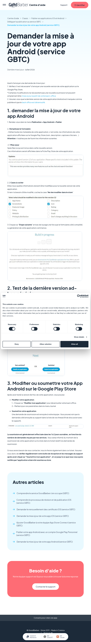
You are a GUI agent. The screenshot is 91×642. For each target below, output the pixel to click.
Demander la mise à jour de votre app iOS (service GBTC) (43, 516)
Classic (25, 18)
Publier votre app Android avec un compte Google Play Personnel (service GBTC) (46, 533)
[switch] (34, 329)
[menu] (4, 5)
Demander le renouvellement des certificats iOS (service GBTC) (46, 509)
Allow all (74, 344)
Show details (79, 337)
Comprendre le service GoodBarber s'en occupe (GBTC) (43, 493)
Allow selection (45, 344)
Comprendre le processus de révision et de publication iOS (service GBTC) (43, 501)
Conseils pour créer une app (45, 618)
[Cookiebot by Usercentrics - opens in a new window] (78, 296)
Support (63, 5)
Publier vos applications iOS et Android (47, 18)
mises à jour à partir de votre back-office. (39, 96)
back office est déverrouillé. (34, 102)
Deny (17, 344)
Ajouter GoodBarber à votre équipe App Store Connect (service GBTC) (46, 524)
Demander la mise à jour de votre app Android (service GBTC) (33, 25)
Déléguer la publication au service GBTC (24, 21)
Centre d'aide (13, 18)
